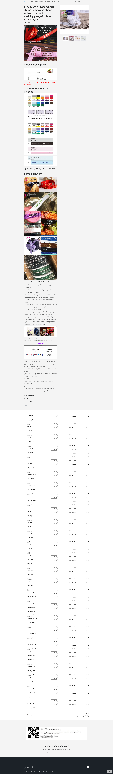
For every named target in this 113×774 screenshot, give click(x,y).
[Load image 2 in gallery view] (71, 38)
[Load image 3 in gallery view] (77, 38)
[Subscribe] (65, 753)
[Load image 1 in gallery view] (65, 38)
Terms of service (52, 771)
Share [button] (26, 405)
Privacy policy (47, 771)
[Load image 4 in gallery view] (83, 38)
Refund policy (41, 771)
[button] (82, 1)
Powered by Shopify (35, 771)
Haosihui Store (29, 771)
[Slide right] (87, 38)
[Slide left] (61, 38)
